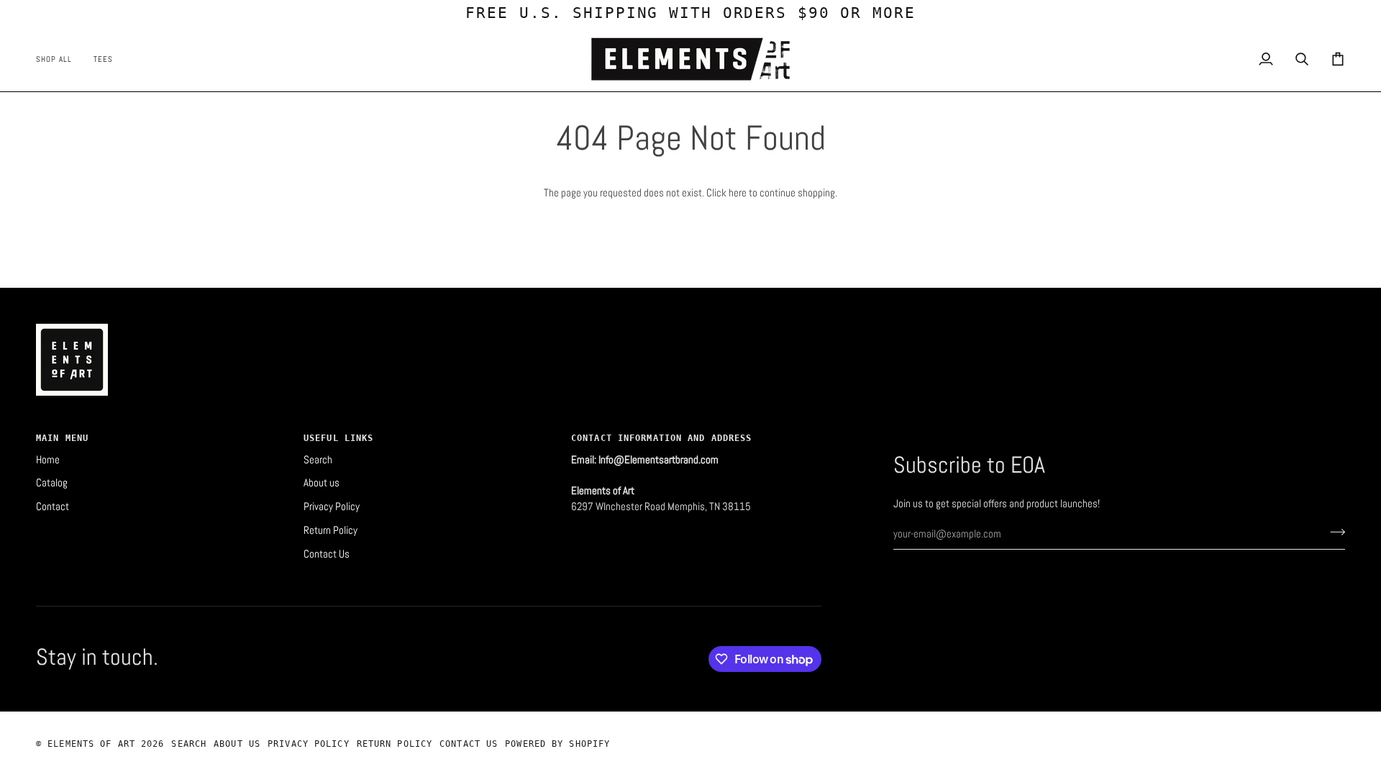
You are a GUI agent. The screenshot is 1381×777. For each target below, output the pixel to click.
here (738, 192)
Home (48, 459)
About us (321, 482)
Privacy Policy (332, 506)
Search (318, 459)
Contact (52, 506)
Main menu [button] (62, 438)
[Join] (1333, 532)
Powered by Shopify (557, 744)
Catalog (52, 482)
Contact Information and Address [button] (661, 438)
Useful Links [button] (338, 438)
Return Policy (330, 530)
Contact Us (327, 553)
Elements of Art (94, 744)
